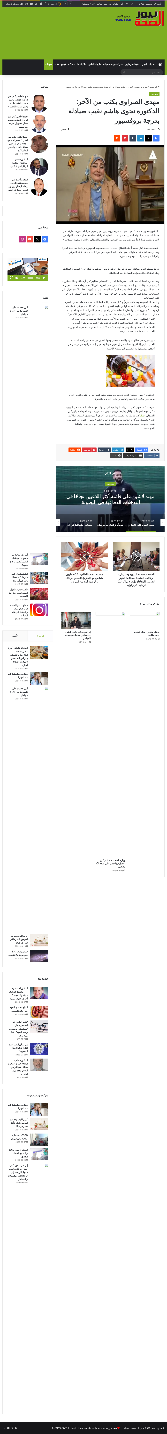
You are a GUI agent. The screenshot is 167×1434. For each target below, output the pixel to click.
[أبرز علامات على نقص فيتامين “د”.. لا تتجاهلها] (39, 428)
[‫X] (148, 138)
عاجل (151, 64)
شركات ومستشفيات (113, 64)
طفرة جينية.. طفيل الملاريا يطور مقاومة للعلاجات (18, 593)
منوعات (48, 64)
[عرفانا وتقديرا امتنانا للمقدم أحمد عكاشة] (144, 620)
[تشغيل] (44, 278)
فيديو (63, 64)
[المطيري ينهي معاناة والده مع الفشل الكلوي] (39, 1154)
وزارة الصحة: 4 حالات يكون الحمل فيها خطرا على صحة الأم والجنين (110, 863)
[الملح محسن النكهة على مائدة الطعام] (39, 1012)
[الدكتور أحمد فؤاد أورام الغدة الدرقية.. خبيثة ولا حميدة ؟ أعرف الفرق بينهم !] (39, 993)
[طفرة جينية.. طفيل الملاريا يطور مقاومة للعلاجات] (39, 594)
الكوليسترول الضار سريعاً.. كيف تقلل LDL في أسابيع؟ (19, 577)
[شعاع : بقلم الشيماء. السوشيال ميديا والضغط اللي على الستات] (39, 610)
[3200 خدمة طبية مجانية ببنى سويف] (39, 1140)
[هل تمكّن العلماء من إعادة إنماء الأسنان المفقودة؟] (39, 1049)
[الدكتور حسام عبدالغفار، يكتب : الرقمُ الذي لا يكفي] (39, 167)
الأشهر (15, 635)
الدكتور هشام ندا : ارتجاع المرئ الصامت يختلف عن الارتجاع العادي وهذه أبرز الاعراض (18, 1067)
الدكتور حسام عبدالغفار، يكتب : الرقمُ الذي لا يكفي (19, 163)
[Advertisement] (55, 33)
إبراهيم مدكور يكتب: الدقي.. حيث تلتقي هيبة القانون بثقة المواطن (78, 635)
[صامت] (17, 278)
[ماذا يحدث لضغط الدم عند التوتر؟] (39, 678)
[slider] (30, 278)
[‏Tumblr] (132, 138)
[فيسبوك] (156, 138)
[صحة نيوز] (139, 18)
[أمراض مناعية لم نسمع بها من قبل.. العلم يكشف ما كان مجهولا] (39, 559)
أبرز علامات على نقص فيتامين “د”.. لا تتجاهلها (19, 311)
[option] (141, 523)
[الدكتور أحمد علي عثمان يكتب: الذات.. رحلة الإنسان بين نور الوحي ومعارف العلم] (39, 187)
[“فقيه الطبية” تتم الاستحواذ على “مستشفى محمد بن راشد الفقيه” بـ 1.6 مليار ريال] (39, 1026)
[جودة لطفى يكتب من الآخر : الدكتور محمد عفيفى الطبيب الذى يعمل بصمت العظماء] (39, 104)
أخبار (144, 64)
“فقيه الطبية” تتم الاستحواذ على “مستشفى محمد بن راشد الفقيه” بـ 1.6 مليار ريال (18, 1028)
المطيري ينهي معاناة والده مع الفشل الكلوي (18, 1153)
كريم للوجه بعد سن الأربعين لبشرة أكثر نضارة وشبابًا (99, 3)
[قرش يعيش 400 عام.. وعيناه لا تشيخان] (39, 956)
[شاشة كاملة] (11, 278)
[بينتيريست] (125, 138)
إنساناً (142, 415)
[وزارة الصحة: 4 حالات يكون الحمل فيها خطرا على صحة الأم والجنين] (110, 734)
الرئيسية (153, 86)
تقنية (56, 64)
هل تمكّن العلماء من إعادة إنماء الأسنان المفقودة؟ (18, 1048)
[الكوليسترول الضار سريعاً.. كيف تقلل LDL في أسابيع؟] (39, 578)
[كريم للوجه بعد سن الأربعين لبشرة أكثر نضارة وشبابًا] (39, 940)
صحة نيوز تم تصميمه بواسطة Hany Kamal (97, 1428)
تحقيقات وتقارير (132, 64)
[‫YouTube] (30, 239)
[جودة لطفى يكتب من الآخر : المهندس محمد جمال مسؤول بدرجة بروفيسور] (39, 124)
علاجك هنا (81, 64)
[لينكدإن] (140, 138)
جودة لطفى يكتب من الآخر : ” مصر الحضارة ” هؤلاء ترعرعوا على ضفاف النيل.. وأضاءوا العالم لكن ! (18, 143)
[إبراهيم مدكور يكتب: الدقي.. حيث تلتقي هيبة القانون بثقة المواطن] (76, 620)
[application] (28, 269)
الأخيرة (40, 635)
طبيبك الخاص (94, 64)
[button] (27, 269)
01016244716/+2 (60, 1428)
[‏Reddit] (117, 138)
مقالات (71, 64)
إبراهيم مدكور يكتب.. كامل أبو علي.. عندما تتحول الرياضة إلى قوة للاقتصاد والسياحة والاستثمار (18, 1172)
